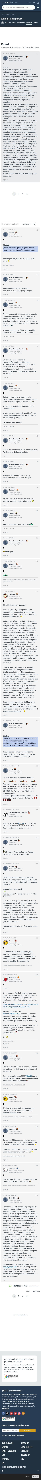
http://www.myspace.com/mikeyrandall (14, 1085)
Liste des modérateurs (20, 1315)
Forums (29, 23)
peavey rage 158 (10, 1267)
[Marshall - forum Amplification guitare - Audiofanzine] (9, 2)
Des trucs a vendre (8, 265)
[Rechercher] (34, 224)
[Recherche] (4, 7)
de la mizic (6, 1043)
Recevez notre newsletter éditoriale (15, 1425)
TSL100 (28, 1076)
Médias (8, 23)
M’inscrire (27, 1430)
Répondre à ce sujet (20, 1286)
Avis (14, 23)
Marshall (5, 44)
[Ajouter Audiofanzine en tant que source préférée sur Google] (11, 1376)
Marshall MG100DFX (11, 1014)
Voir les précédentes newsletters (13, 1435)
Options (37, 1291)
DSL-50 (21, 823)
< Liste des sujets (34, 1286)
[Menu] (38, 7)
